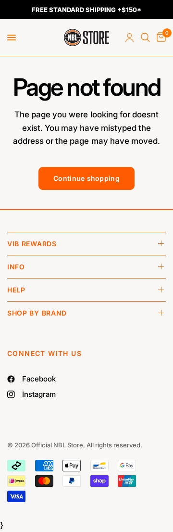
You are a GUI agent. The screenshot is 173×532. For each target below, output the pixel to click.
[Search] (145, 37)
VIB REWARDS (32, 244)
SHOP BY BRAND (37, 313)
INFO (16, 267)
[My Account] (129, 37)
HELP (16, 290)
